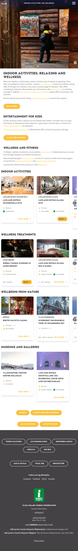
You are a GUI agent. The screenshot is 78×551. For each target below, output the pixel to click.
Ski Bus (47, 449)
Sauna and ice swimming (46, 412)
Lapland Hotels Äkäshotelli (46, 161)
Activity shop (50, 424)
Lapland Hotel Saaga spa (12, 126)
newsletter (58, 463)
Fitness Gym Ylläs (28, 158)
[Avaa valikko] (73, 3)
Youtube (51, 479)
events (22, 412)
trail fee (39, 463)
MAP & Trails (20, 463)
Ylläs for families (16, 137)
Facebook (36, 479)
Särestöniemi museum (40, 98)
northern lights (64, 441)
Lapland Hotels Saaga (24, 161)
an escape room (46, 84)
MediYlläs (43, 165)
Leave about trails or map (39, 524)
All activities (28, 424)
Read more (12, 106)
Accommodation (38, 441)
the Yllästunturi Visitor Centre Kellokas (34, 92)
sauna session (56, 89)
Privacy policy (39, 541)
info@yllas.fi (39, 512)
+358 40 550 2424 (39, 518)
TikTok (44, 479)
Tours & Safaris (14, 441)
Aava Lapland (46, 152)
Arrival (31, 449)
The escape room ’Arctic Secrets (15, 129)
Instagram (27, 479)
